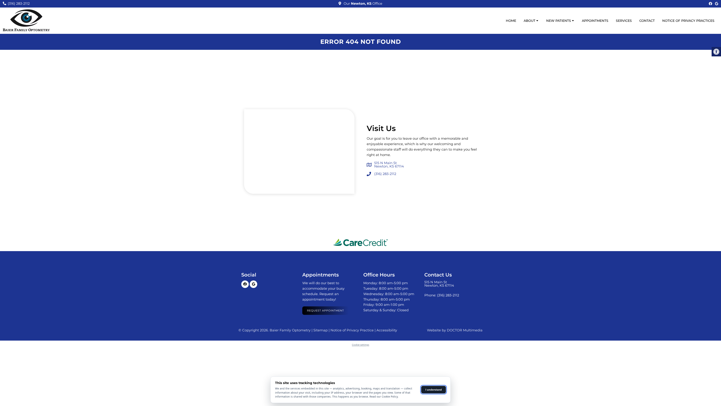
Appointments (595, 21)
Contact (647, 21)
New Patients (558, 21)
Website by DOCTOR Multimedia (455, 330)
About (529, 21)
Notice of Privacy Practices (688, 21)
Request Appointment (325, 310)
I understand (433, 389)
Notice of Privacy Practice (352, 330)
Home (511, 21)
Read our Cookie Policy (384, 396)
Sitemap (320, 330)
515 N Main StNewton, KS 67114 (389, 164)
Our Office (362, 4)
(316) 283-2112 (19, 4)
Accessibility (386, 330)
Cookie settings (360, 344)
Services (624, 21)
